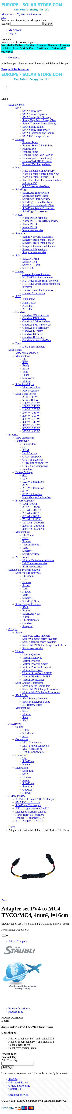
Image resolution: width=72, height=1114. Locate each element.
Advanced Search (18, 1082)
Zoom (4, 900)
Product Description (19, 1008)
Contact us (14, 57)
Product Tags (15, 1011)
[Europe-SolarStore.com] (31, 10)
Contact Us (14, 1088)
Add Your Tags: (10, 1060)
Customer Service (18, 1094)
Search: (5, 23)
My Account (15, 29)
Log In (12, 33)
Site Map (13, 1079)
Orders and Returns (19, 1085)
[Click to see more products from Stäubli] (19, 953)
